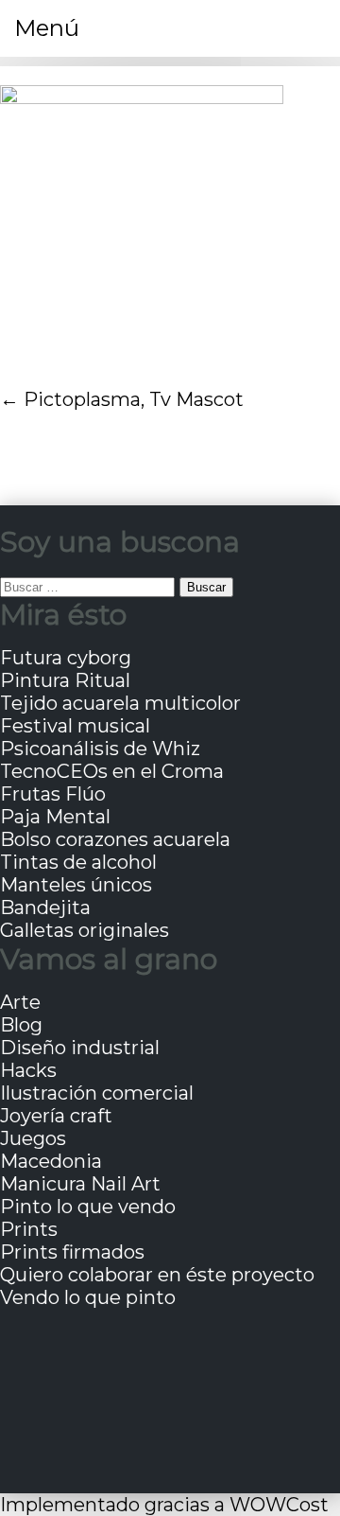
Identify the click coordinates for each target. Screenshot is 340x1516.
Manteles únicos (76, 884)
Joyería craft (56, 1115)
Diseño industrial (80, 1047)
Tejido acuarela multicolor (120, 703)
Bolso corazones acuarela (115, 839)
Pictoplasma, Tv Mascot (134, 399)
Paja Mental (55, 816)
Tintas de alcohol (78, 862)
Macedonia (51, 1161)
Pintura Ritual (65, 680)
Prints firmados (72, 1252)
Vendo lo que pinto (88, 1297)
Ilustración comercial (97, 1093)
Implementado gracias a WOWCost (164, 1504)
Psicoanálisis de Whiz (100, 748)
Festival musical (75, 725)
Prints (29, 1229)
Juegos (33, 1138)
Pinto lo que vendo (88, 1206)
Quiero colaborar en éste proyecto (157, 1274)
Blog (21, 1025)
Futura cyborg (65, 657)
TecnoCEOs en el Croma (112, 771)
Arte (20, 1002)
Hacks (28, 1070)
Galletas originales (84, 930)
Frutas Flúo (53, 794)
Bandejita (45, 907)
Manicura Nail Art (80, 1183)
